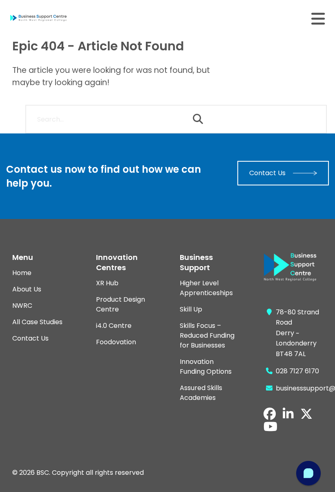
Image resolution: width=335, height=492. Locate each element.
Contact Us (267, 173)
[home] (45, 18)
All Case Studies (37, 322)
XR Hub (107, 283)
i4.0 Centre (114, 325)
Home (21, 273)
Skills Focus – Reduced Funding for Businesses (207, 335)
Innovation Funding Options (206, 366)
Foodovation (116, 342)
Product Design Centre (120, 304)
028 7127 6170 (297, 371)
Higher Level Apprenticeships (206, 288)
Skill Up (191, 309)
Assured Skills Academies (201, 392)
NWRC (22, 305)
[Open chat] (308, 473)
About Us (26, 289)
